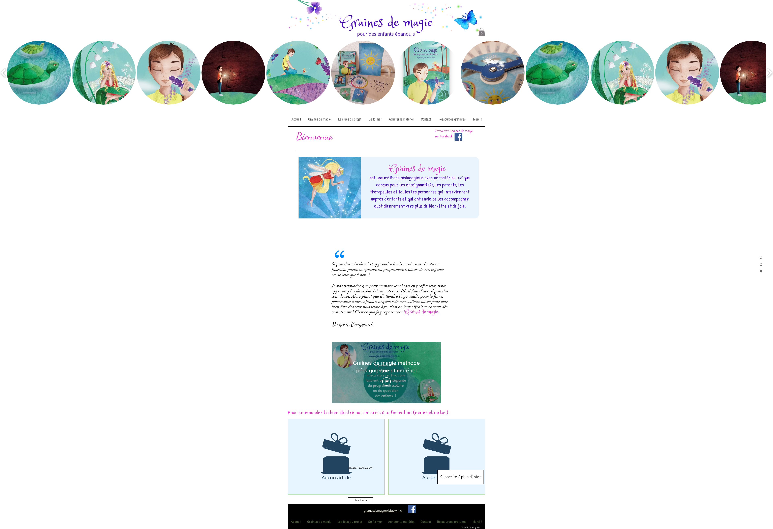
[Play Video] (386, 381)
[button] (481, 32)
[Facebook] (412, 509)
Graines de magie (386, 23)
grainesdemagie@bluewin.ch (383, 510)
